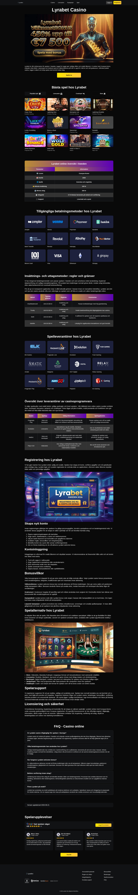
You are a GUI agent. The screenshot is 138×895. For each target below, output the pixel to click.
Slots (101, 93)
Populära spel (34, 93)
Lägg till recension (103, 825)
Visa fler (69, 854)
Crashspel (79, 93)
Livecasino (56, 93)
